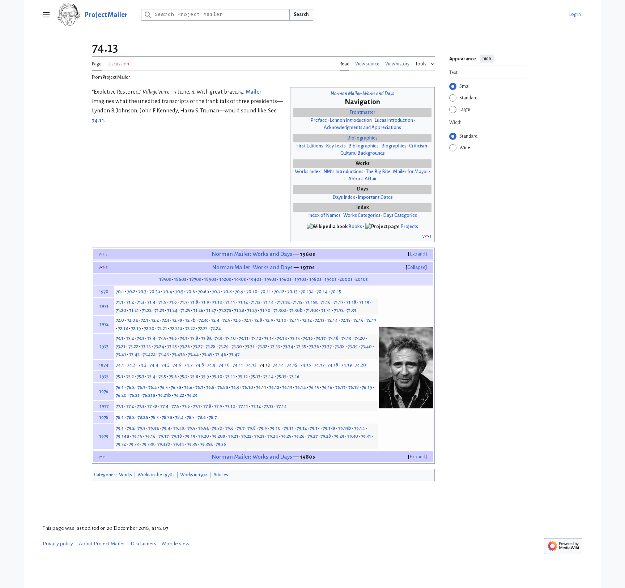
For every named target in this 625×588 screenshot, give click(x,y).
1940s (255, 279)
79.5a (203, 428)
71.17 (338, 302)
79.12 (302, 428)
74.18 (332, 365)
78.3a (167, 417)
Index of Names (324, 215)
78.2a (142, 417)
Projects (409, 226)
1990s (330, 279)
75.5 (162, 376)
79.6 (229, 428)
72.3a (177, 320)
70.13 (292, 291)
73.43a (178, 354)
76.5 (164, 387)
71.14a (283, 302)
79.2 (131, 428)
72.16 (358, 320)
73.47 (234, 354)
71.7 (183, 302)
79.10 (275, 428)
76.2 (131, 387)
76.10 (247, 387)
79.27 (312, 436)
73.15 (295, 338)
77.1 (119, 406)
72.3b (190, 320)
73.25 (172, 346)
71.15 (297, 302)
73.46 (220, 354)
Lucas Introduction (393, 120)
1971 (104, 306)
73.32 (262, 346)
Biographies (394, 146)
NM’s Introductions (343, 171)
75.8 (194, 376)
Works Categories (361, 215)
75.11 (230, 376)
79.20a (218, 436)
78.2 (131, 417)
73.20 (359, 338)
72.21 (162, 328)
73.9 (218, 338)
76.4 (152, 387)
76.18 (353, 387)
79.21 (233, 436)
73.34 (288, 346)
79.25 (286, 436)
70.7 (216, 291)
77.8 (207, 406)
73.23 (146, 346)
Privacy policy (58, 543)
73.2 (130, 338)
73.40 (366, 346)
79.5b (217, 428)
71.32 (339, 310)
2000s (346, 279)
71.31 (326, 310)
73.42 (134, 354)
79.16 (150, 436)
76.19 (367, 387)
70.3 (142, 291)
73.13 (269, 338)
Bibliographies (362, 138)
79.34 (178, 444)
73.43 (163, 354)
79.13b (344, 428)
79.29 (339, 436)
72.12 (307, 320)
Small (465, 86)
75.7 (183, 376)
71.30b (296, 310)
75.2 (130, 376)
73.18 (333, 338)
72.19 (136, 328)
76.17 (340, 387)
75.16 (294, 376)
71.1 (119, 302)
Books (355, 226)
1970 (104, 291)
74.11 (98, 120)
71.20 (121, 310)
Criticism (418, 146)
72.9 (269, 320)
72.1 (144, 320)
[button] (46, 15)
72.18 (123, 328)
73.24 (159, 346)
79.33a (148, 444)
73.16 (308, 338)
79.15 (137, 436)
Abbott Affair (362, 178)
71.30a (279, 310)
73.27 (198, 346)
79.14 (359, 428)
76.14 (300, 387)
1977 (104, 406)
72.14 (332, 320)
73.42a (149, 354)
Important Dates (375, 197)
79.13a (329, 428)
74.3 (142, 365)
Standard (468, 97)
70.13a (307, 291)
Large (464, 109)
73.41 (121, 354)
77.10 (230, 406)
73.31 (250, 346)
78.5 (191, 417)
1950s (270, 279)
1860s (180, 279)
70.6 (190, 291)
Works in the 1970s (156, 474)
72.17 (371, 320)
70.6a (203, 291)
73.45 (207, 354)
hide (486, 58)
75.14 (268, 376)
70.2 (131, 291)
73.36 (314, 346)
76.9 (235, 387)
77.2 (130, 406)
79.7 (241, 428)
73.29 (223, 346)
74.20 (360, 365)
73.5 (162, 338)
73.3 (140, 338)
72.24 (216, 328)
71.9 (205, 302)
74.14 (278, 365)
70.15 (336, 291)
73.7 (183, 338)
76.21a (149, 395)
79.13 (315, 428)
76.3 (141, 387)
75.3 (140, 376)
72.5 (226, 320)
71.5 (162, 302)
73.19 (346, 338)
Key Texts (336, 146)
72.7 (247, 320)
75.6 (173, 376)
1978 (104, 417)
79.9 (263, 428)
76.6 (188, 387)
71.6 (173, 302)
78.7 (213, 417)
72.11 (294, 320)
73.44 (193, 354)
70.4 (167, 291)
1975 (104, 376)
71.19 (364, 302)
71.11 (230, 302)
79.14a (122, 436)
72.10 (281, 320)
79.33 (134, 444)
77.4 (164, 406)
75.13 (255, 376)
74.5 (165, 365)
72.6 (237, 320)
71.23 (159, 310)
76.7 (199, 387)
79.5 (191, 428)
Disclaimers (143, 543)
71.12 (243, 302)
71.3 (140, 302)
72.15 (345, 320)
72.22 (190, 328)
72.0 (120, 320)
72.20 (149, 328)
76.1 (120, 387)
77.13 (268, 406)
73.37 (327, 346)
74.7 (188, 365)
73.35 (301, 346)
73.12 (256, 338)
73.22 (133, 346)
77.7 (196, 406)
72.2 (155, 320)
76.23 (192, 395)
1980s (315, 279)
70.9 (239, 291)
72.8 (258, 320)
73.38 (340, 346)
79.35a (206, 444)
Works (125, 474)
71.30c (312, 310)
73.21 (121, 346)
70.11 (265, 291)
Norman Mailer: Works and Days (362, 93)
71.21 (134, 310)
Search (301, 14)
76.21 (134, 395)
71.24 (172, 310)
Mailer (254, 92)
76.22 (179, 395)
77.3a (152, 406)
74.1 (120, 365)
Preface (318, 120)
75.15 (281, 376)
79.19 (190, 436)
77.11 (243, 406)
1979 (104, 436)
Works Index (308, 171)
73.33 (275, 346)
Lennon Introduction (350, 120)
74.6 (177, 365)
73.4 (151, 338)
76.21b (164, 395)
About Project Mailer (102, 543)
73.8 (194, 338)
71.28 (239, 310)
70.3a (154, 291)
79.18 (176, 436)
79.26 (299, 436)
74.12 (251, 365)
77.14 (281, 406)
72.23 (203, 328)
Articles (220, 474)
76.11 (261, 387)
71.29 (252, 310)
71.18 (351, 302)
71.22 (147, 310)
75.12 (243, 376)
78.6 (201, 417)
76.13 (287, 387)
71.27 (211, 310)
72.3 (165, 320)
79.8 (251, 428)
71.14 (268, 302)
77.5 (175, 406)
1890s (210, 279)
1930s (240, 279)
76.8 (210, 387)
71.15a (311, 302)
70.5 (179, 291)
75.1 (119, 376)
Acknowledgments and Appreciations (362, 127)
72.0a (132, 320)
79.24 (272, 436)
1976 (104, 391)
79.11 (289, 428)
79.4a (178, 428)
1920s (225, 279)
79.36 (221, 444)
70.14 (322, 291)
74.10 (224, 365)
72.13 (319, 320)
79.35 (192, 444)
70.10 (252, 291)
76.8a (222, 387)
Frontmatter (362, 112)
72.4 (215, 320)
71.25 (185, 310)
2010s (362, 279)
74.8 (199, 365)
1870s (195, 279)
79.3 (141, 428)
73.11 (243, 338)
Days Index (343, 197)
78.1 (120, 417)
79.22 (246, 436)
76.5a (176, 387)
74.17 (319, 365)
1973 (104, 346)
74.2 (131, 365)
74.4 (153, 365)
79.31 (366, 436)
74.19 (346, 365)
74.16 (305, 365)
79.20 (203, 436)
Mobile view (176, 543)
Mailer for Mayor (410, 171)
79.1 (120, 428)
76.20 (121, 395)
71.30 (265, 310)
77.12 (256, 406)
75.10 (217, 376)
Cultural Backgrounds (362, 153)
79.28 (325, 436)
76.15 (314, 387)
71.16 (325, 302)
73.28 (210, 346)
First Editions (309, 146)
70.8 (227, 291)
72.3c (203, 320)
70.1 (120, 291)
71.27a (225, 310)
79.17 (163, 436)
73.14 (282, 338)
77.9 (218, 406)
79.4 (166, 428)
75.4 (151, 376)
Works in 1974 (194, 474)
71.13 (255, 302)
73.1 (119, 338)
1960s (285, 279)
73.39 (353, 346)
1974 (104, 365)
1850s (165, 279)
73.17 (321, 338)
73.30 (236, 346)
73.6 (173, 338)
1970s (300, 279)
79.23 (259, 436)
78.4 (179, 417)
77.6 (186, 406)
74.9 (211, 365)
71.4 (151, 302)
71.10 (217, 302)
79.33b (163, 444)
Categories (105, 474)
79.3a (153, 428)
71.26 (198, 310)
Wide (464, 147)
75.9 (205, 376)
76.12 (274, 387)
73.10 (230, 338)
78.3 (155, 417)
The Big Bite (378, 171)
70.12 (279, 291)
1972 (104, 324)
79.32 (121, 444)
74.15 (292, 365)
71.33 (351, 310)
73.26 (185, 346)
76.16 (327, 387)
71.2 (130, 302)
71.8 (194, 302)
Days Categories (400, 215)
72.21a (176, 328)
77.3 (140, 406)
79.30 (352, 436)
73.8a (206, 338)
